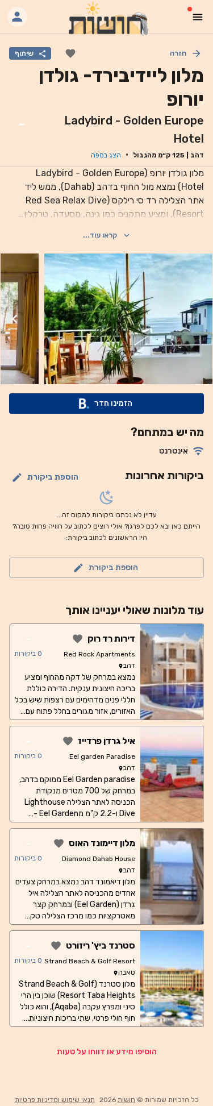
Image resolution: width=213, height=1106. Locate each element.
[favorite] (70, 53)
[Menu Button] (197, 17)
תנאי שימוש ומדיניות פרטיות (55, 1100)
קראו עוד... (100, 235)
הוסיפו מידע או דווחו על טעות (107, 1052)
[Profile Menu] (17, 17)
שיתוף (24, 53)
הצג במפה (106, 155)
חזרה (178, 53)
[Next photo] (14, 318)
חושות (126, 1100)
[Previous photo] (198, 318)
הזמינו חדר (113, 403)
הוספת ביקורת (52, 477)
